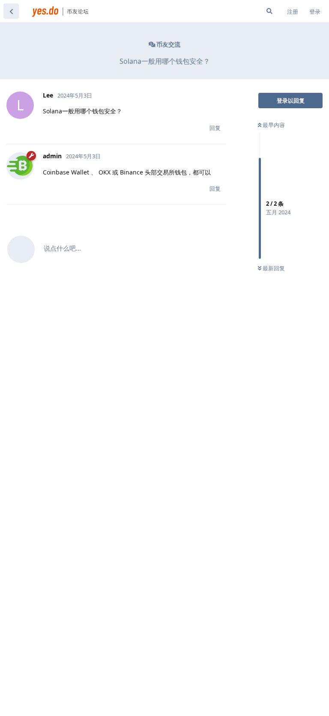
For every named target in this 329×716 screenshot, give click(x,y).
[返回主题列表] (11, 11)
